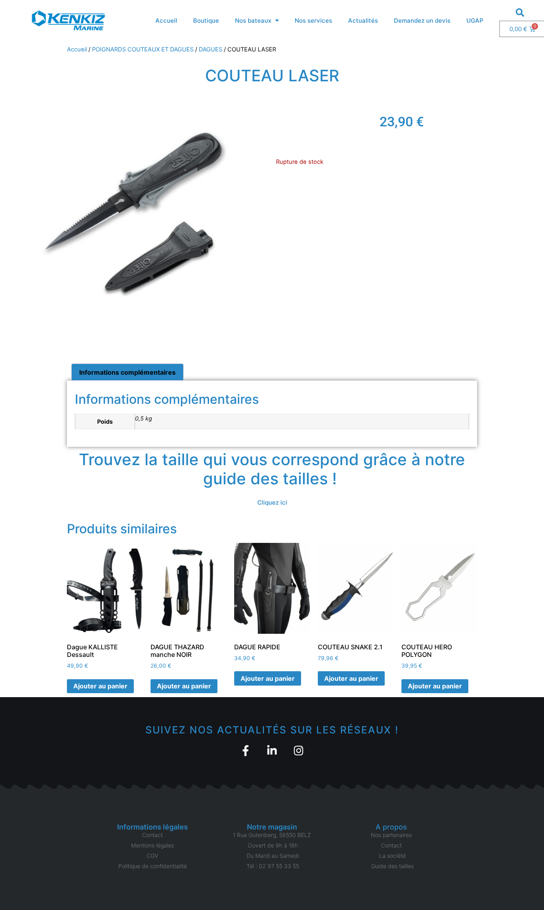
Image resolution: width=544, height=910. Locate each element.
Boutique (206, 20)
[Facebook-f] (245, 750)
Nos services (313, 20)
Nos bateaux (253, 20)
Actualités (363, 20)
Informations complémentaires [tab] (127, 372)
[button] (519, 12)
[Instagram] (299, 750)
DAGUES (210, 49)
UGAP (474, 20)
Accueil (166, 20)
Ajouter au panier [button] (100, 686)
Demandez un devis (422, 20)
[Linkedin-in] (272, 750)
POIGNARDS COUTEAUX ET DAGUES (143, 49)
